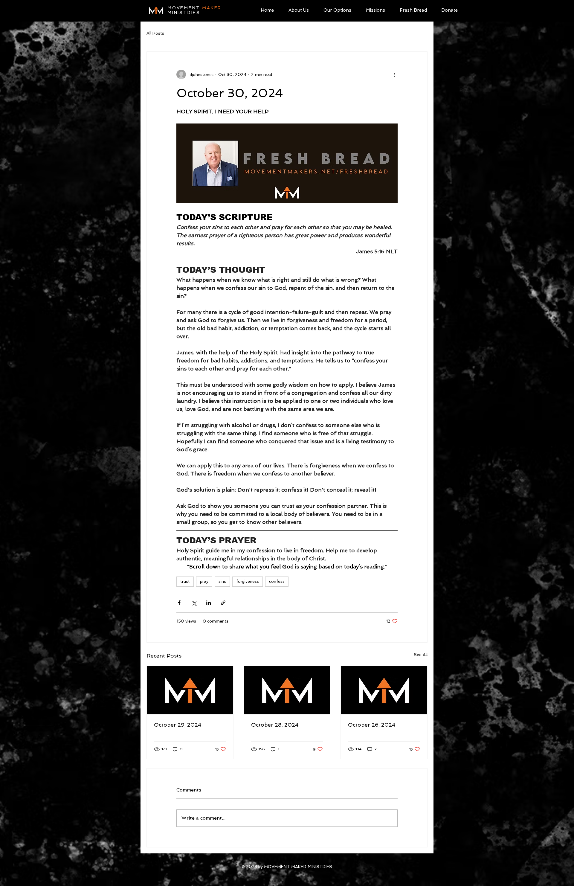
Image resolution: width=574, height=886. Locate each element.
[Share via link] (223, 603)
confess (277, 581)
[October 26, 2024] (384, 690)
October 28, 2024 (275, 725)
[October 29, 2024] (190, 690)
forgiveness (247, 581)
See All (421, 654)
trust (185, 581)
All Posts (155, 33)
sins (222, 581)
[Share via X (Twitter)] (194, 603)
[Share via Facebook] (179, 603)
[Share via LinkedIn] (208, 603)
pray (204, 581)
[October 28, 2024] (287, 690)
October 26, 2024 (372, 725)
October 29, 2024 (177, 725)
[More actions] (394, 74)
